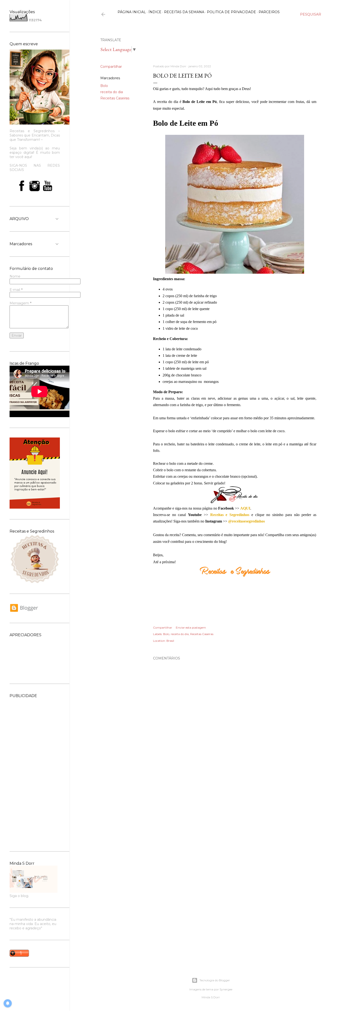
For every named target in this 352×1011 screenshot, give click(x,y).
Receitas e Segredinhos (229, 515)
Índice (154, 12)
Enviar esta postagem (191, 627)
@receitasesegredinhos (246, 521)
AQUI (245, 508)
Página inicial (132, 12)
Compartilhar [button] (111, 66)
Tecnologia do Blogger (214, 980)
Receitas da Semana (184, 12)
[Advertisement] (35, 770)
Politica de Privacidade (231, 12)
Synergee (226, 989)
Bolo (104, 86)
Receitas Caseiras (114, 98)
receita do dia (111, 92)
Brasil (170, 640)
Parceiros (269, 12)
